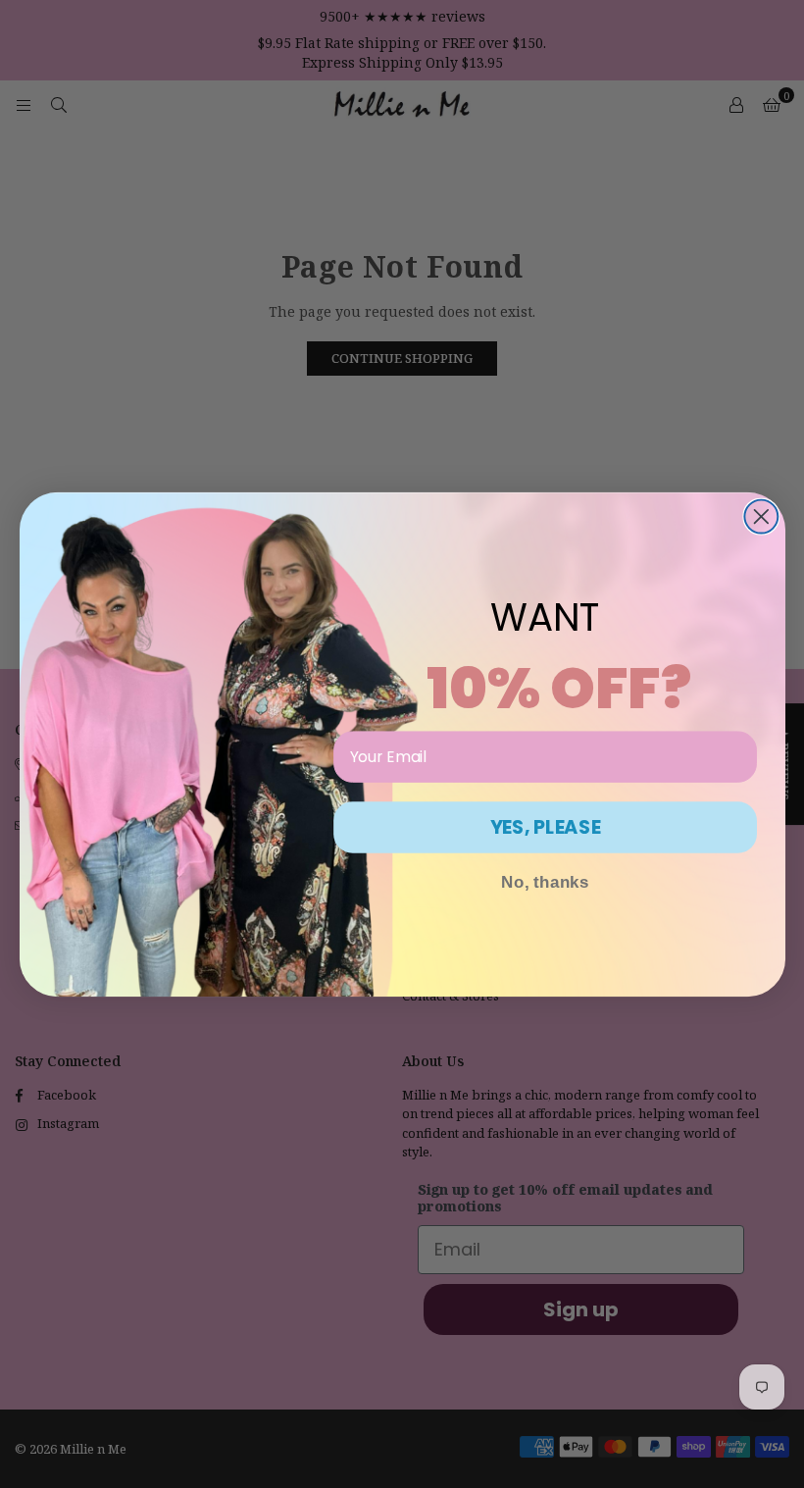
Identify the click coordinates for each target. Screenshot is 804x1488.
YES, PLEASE (544, 826)
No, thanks (544, 881)
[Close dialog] (761, 516)
